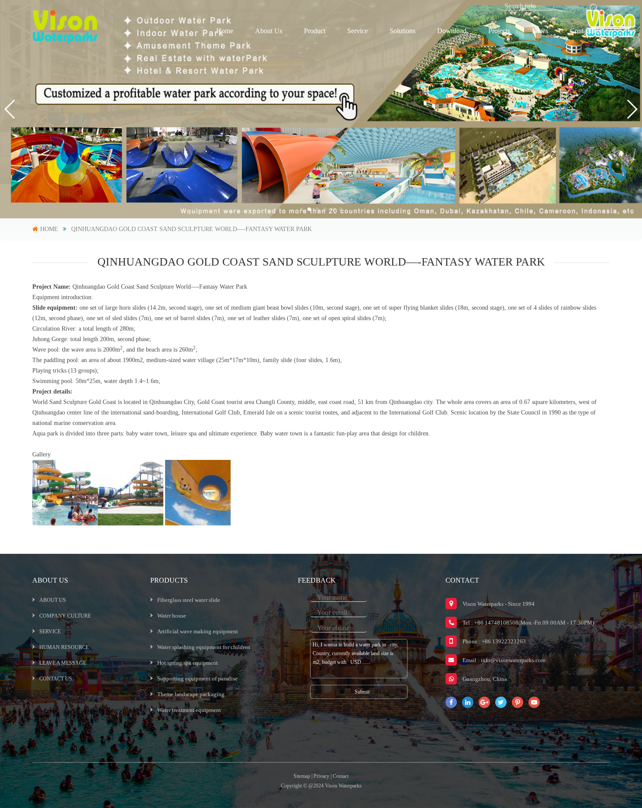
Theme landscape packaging (190, 694)
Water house (171, 615)
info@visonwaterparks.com (513, 660)
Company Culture (65, 616)
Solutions (402, 31)
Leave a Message (62, 663)
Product (314, 31)
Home (224, 31)
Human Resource (64, 647)
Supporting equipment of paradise (197, 678)
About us (268, 31)
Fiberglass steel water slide (188, 600)
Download (451, 31)
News (540, 31)
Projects (499, 31)
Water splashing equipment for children (203, 647)
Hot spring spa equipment (187, 663)
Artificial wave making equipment (197, 631)
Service (357, 31)
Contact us (585, 31)
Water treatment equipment (189, 710)
